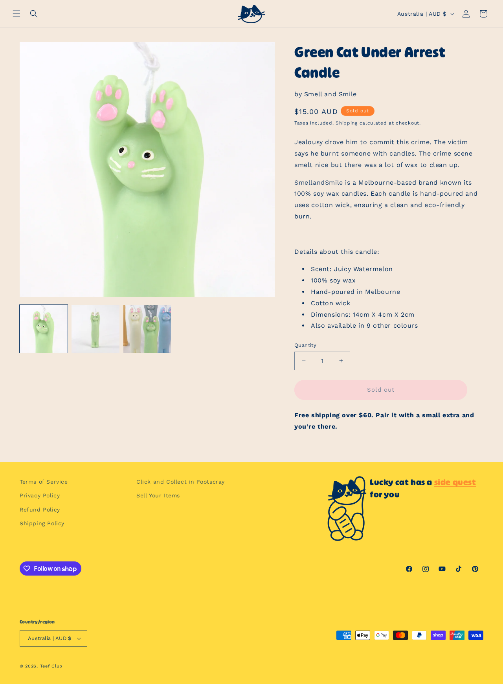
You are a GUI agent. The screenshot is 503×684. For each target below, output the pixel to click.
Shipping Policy (42, 523)
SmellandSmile (318, 182)
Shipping (347, 123)
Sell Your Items (158, 495)
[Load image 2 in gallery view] (95, 329)
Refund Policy (40, 509)
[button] (16, 13)
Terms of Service (44, 482)
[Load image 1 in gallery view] (44, 329)
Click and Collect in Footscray (180, 482)
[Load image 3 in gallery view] (147, 329)
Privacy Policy (40, 495)
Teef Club (51, 666)
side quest (455, 482)
